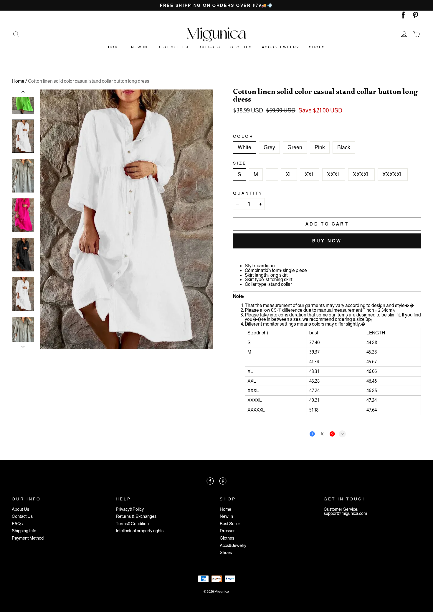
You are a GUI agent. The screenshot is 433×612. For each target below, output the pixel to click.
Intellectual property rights (139, 531)
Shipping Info (24, 531)
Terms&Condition (132, 524)
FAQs (17, 524)
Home (115, 47)
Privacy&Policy (130, 509)
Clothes (241, 47)
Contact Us (22, 516)
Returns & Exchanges (136, 516)
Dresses (210, 47)
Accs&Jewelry (281, 47)
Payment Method (28, 538)
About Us (20, 509)
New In (139, 47)
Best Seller (173, 47)
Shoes (317, 47)
